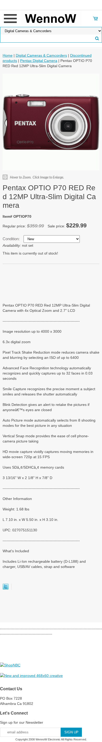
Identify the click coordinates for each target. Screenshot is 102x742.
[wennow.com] (51, 18)
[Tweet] (6, 588)
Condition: (12, 239)
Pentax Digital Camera (38, 61)
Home (8, 55)
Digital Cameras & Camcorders (41, 55)
